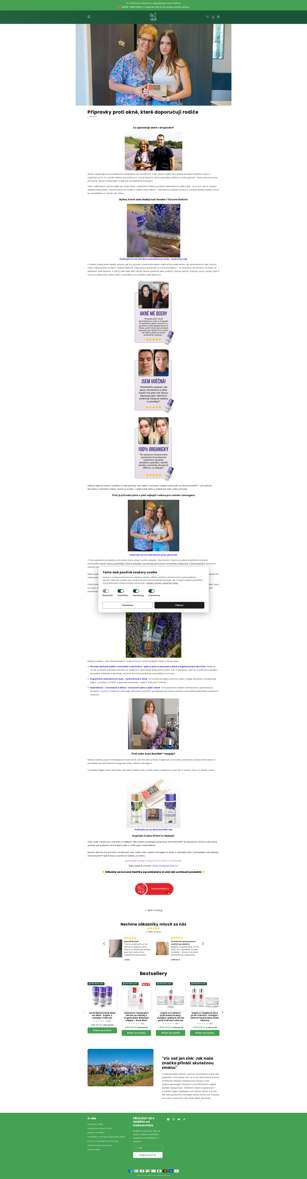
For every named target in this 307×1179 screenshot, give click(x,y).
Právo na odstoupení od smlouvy (103, 1141)
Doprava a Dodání (96, 1132)
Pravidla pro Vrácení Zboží (100, 1128)
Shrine (167, 1175)
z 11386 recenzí (153, 931)
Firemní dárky (94, 1149)
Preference (154, 595)
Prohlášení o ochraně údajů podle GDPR (106, 1137)
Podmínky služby (95, 1124)
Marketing (138, 595)
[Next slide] (222, 1012)
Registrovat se (147, 1155)
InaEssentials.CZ (149, 1175)
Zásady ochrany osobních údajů (162, 583)
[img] (154, 928)
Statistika (123, 595)
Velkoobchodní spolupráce (100, 1145)
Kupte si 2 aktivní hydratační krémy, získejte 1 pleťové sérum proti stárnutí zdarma (170, 1017)
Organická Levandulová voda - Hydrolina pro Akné (118, 679)
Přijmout (179, 605)
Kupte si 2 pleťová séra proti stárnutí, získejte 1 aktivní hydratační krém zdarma (205, 1017)
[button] (207, 16)
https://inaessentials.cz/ (165, 865)
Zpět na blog (155, 910)
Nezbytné (108, 595)
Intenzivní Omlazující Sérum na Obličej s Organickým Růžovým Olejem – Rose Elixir (136, 1017)
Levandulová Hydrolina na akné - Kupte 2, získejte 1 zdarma (102, 1015)
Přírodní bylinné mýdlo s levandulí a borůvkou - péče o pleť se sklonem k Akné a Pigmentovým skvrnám (148, 666)
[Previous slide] (84, 1012)
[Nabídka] (88, 16)
